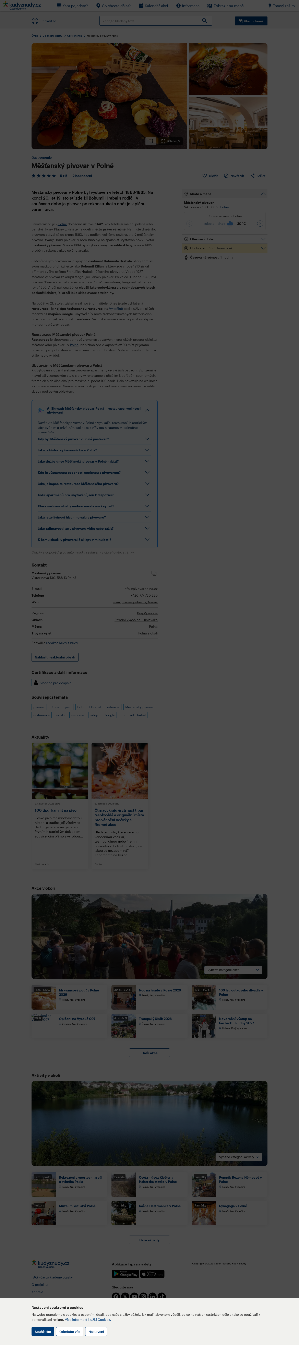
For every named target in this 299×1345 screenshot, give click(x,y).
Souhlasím (43, 1331)
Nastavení (96, 1331)
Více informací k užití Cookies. (88, 1319)
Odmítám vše (69, 1331)
